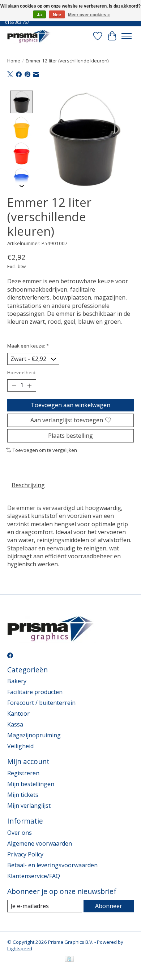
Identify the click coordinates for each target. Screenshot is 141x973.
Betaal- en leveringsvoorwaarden (52, 865)
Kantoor (18, 713)
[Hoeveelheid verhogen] (29, 385)
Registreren (23, 773)
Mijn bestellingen (30, 784)
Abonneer (108, 906)
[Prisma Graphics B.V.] (29, 36)
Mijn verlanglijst (29, 806)
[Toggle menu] (126, 36)
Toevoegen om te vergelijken (45, 450)
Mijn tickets (22, 795)
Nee (57, 14)
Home (13, 60)
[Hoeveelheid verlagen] (14, 385)
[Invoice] (69, 959)
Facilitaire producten (35, 692)
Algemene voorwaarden (39, 843)
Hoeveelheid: (22, 372)
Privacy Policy (25, 854)
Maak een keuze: (28, 345)
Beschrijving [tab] (28, 485)
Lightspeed (19, 948)
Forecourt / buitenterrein (41, 703)
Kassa (15, 724)
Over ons (19, 833)
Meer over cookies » (89, 14)
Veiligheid (20, 746)
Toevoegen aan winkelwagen (70, 405)
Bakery (16, 681)
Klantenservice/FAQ (33, 876)
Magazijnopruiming (34, 735)
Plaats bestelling (70, 436)
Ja (39, 14)
